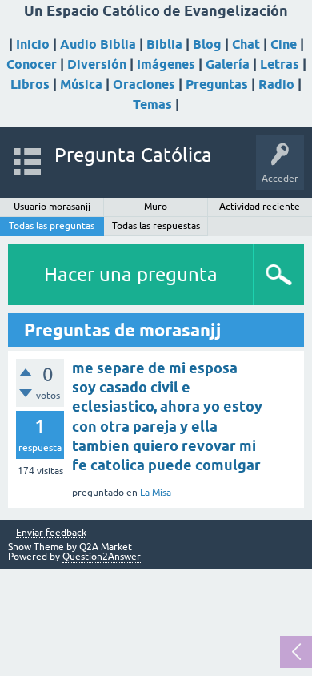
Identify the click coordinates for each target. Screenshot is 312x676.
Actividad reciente (259, 206)
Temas (152, 104)
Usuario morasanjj (52, 206)
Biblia (164, 44)
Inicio (33, 44)
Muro (155, 206)
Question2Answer (101, 556)
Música (81, 84)
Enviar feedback (51, 533)
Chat (246, 44)
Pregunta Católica (133, 155)
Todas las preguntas (51, 225)
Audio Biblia (98, 44)
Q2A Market (105, 547)
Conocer (31, 64)
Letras (279, 64)
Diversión (96, 64)
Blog (207, 44)
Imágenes (166, 64)
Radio (276, 84)
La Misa (155, 492)
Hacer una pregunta (131, 274)
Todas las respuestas (156, 225)
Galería (228, 64)
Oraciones (144, 84)
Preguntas (217, 84)
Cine (283, 44)
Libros (30, 84)
